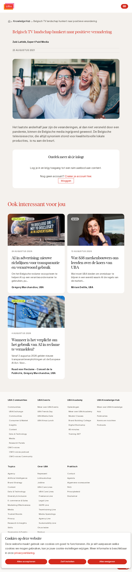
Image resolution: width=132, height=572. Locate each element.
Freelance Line (46, 496)
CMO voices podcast (19, 452)
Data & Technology (18, 434)
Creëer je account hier (78, 176)
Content (13, 429)
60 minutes (74, 429)
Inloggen (66, 180)
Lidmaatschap (44, 478)
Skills (10, 527)
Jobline (41, 482)
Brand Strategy (15, 482)
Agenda (71, 478)
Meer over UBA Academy (80, 411)
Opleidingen (73, 407)
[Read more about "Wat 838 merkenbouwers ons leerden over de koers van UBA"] (95, 253)
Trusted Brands (15, 514)
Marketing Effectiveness (19, 505)
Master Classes (76, 416)
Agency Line (45, 518)
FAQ (69, 487)
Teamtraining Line (47, 509)
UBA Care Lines (45, 487)
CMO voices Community (20, 456)
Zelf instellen (67, 561)
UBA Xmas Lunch (46, 420)
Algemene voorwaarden (78, 482)
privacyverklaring (24, 552)
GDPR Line (44, 505)
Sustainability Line (47, 523)
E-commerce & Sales (18, 500)
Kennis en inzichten (106, 420)
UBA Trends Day (45, 411)
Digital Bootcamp (77, 425)
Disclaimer (72, 496)
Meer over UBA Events (48, 407)
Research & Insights (17, 523)
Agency (11, 473)
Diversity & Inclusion (17, 496)
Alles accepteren (26, 561)
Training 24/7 (75, 434)
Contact (71, 473)
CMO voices (13, 447)
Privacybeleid (73, 491)
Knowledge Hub (21, 21)
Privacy (11, 518)
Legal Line (43, 500)
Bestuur (41, 532)
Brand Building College (80, 420)
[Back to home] (9, 6)
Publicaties (102, 416)
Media (12, 438)
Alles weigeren (107, 561)
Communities (14, 407)
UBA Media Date (45, 416)
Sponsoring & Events (17, 532)
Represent (42, 473)
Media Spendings (47, 514)
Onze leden (43, 527)
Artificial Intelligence (17, 478)
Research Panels (17, 443)
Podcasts (101, 425)
